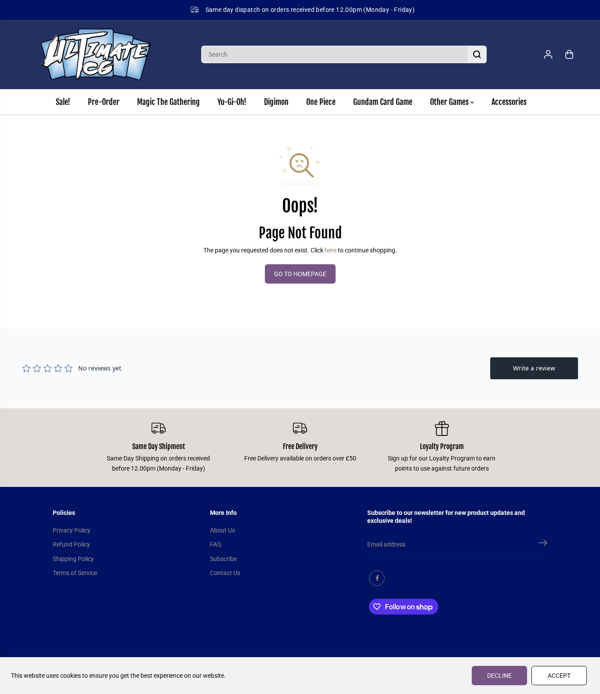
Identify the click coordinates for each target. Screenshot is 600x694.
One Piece (321, 102)
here (330, 250)
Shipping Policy (73, 558)
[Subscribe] (543, 544)
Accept (559, 675)
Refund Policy (71, 544)
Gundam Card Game (382, 102)
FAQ (215, 544)
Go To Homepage (300, 273)
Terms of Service (75, 572)
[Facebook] (377, 578)
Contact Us (225, 572)
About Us (222, 530)
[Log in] (548, 54)
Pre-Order (103, 102)
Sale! (63, 102)
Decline (499, 675)
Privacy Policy (71, 530)
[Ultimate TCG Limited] (96, 54)
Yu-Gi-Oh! (231, 102)
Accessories (509, 102)
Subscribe (223, 558)
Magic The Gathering (168, 102)
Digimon (276, 102)
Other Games (450, 102)
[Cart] (569, 54)
